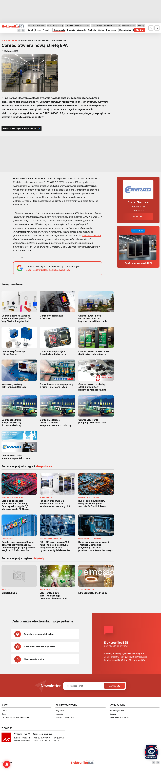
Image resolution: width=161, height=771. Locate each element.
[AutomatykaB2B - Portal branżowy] (13, 26)
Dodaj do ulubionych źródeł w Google (19, 128)
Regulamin (59, 710)
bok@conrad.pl (138, 210)
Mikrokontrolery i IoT (112, 25)
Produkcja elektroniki (36, 25)
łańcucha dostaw (91, 235)
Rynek (30, 30)
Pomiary (141, 25)
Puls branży (111, 30)
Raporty (71, 30)
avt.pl (56, 740)
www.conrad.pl (138, 207)
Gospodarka (59, 30)
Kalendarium (125, 30)
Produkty (47, 30)
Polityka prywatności (64, 717)
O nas (4, 714)
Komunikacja (97, 25)
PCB (49, 25)
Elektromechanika (82, 25)
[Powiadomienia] (6, 764)
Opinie (101, 30)
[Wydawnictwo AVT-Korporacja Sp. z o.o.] (6, 738)
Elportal (113, 714)
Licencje (59, 714)
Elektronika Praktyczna (119, 717)
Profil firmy (138, 216)
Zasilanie (69, 25)
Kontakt (5, 710)
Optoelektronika (128, 25)
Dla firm (139, 30)
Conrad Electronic (138, 202)
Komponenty (58, 25)
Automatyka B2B (117, 710)
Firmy (38, 30)
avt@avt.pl (59, 738)
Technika (92, 30)
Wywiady (81, 30)
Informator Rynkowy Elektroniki (15, 717)
